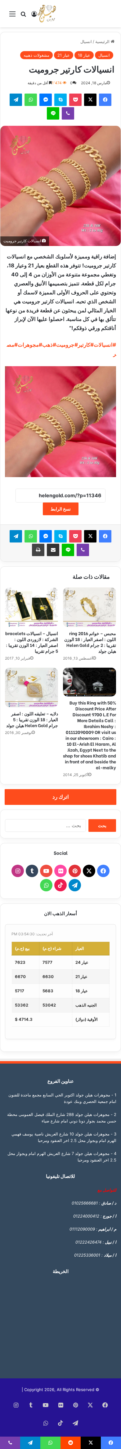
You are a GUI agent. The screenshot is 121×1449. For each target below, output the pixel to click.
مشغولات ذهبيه (36, 55)
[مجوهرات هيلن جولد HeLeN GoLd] (46, 13)
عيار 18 (84, 55)
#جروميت (67, 345)
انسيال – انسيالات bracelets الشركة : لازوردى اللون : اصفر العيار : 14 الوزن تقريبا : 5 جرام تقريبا (31, 642)
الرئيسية (103, 41)
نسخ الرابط (61, 509)
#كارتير (86, 345)
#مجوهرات (30, 345)
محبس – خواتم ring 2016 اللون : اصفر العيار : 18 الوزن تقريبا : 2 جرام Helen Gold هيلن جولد (90, 642)
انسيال (86, 41)
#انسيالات (105, 345)
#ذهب (49, 345)
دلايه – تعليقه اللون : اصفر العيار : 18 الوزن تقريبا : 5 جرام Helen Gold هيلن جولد (32, 719)
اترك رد (60, 797)
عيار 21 (63, 55)
